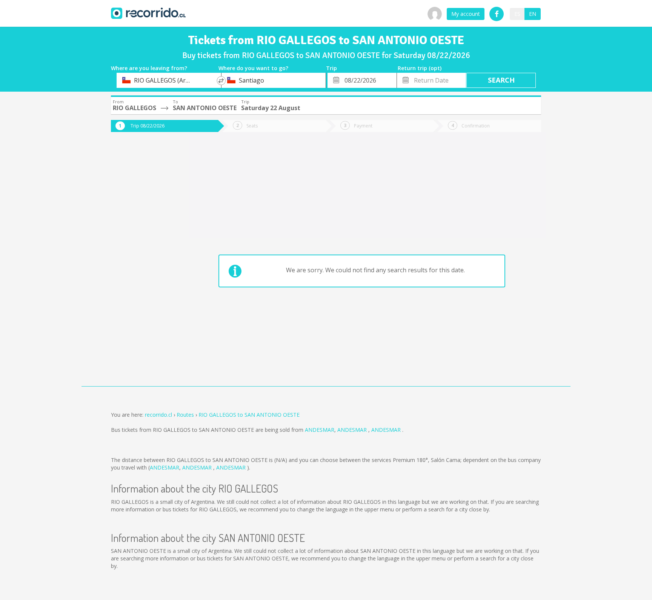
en (532, 13)
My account (465, 13)
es (517, 13)
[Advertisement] (141, 265)
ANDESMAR (319, 429)
